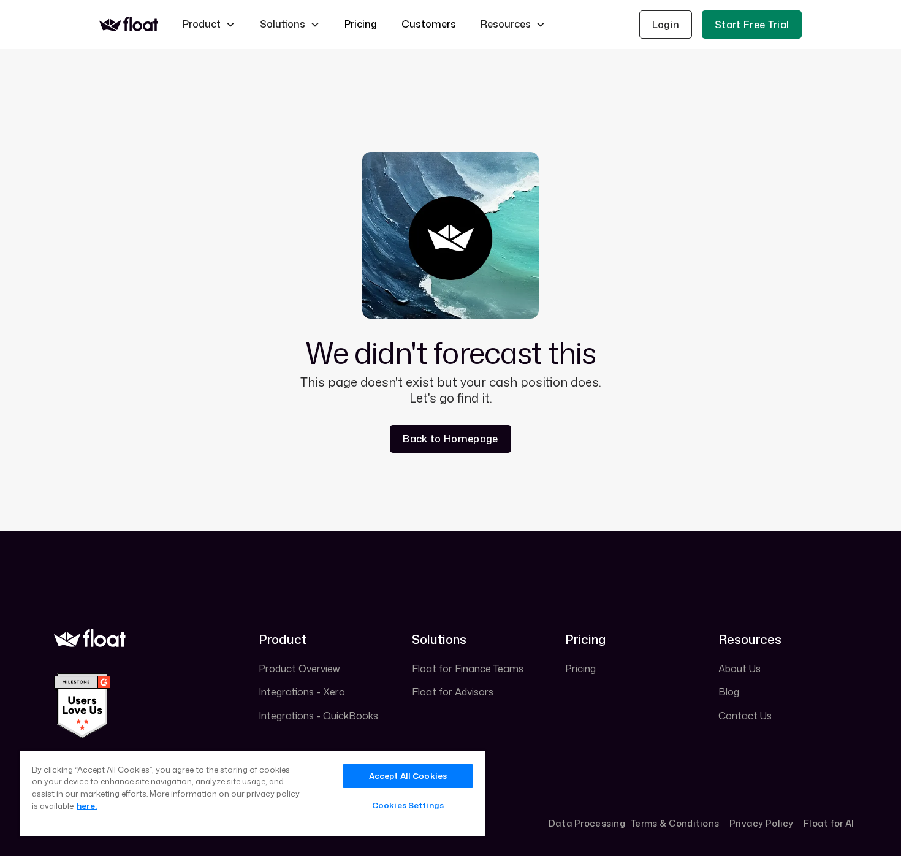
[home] (128, 24)
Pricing (360, 24)
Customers (428, 24)
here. (87, 805)
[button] (209, 24)
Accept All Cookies (408, 775)
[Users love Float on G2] (82, 704)
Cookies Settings (408, 805)
